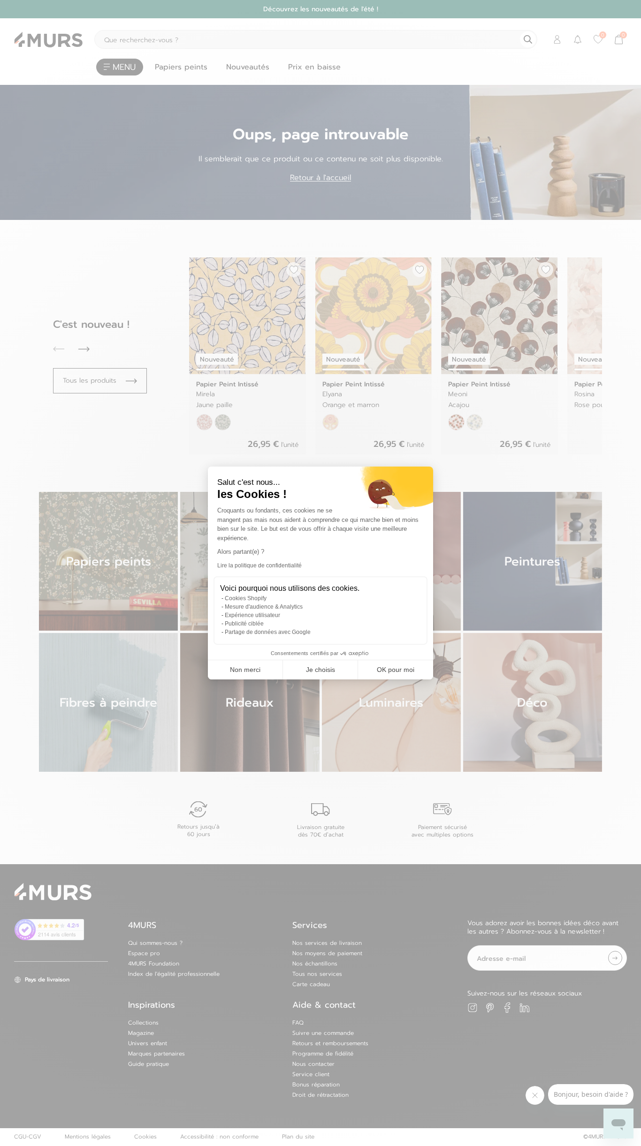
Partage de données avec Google (268, 632)
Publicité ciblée (244, 623)
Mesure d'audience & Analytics (264, 606)
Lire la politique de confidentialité (259, 565)
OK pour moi (395, 669)
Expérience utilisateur (252, 615)
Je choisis (320, 669)
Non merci (245, 669)
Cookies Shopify (246, 598)
